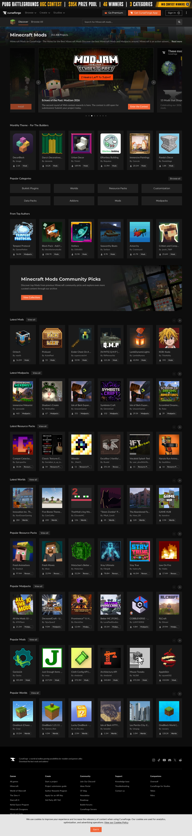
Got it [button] (96, 829)
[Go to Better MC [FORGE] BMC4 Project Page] (111, 611)
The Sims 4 (15, 796)
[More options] (186, 13)
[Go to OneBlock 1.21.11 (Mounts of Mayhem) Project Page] (52, 718)
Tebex (152, 791)
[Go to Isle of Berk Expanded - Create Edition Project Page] (81, 398)
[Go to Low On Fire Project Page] (169, 558)
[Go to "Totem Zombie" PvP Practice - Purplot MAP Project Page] (111, 504)
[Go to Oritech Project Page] (23, 344)
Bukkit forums (86, 805)
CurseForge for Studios (160, 786)
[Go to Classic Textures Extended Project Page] (52, 451)
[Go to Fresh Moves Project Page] (52, 558)
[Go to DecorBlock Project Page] (23, 150)
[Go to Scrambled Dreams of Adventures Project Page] (169, 398)
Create (43, 12)
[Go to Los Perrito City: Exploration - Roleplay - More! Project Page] (140, 718)
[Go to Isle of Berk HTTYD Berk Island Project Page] (111, 718)
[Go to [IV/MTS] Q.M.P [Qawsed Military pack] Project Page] (111, 344)
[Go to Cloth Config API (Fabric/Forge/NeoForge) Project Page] (81, 664)
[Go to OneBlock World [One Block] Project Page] (169, 718)
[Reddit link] (180, 760)
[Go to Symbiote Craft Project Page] (111, 398)
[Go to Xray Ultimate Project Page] (111, 558)
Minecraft (14, 786)
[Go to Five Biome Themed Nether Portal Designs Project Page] (52, 504)
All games (14, 782)
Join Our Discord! (87, 782)
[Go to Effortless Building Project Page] (111, 150)
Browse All (37, 21)
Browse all (175, 178)
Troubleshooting (122, 786)
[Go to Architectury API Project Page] (111, 664)
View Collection (132, 107)
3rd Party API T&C (53, 800)
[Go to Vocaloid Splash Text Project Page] (140, 451)
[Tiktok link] (159, 760)
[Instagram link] (153, 760)
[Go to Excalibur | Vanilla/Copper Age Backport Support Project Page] (111, 451)
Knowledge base (122, 782)
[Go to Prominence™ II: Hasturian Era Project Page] (81, 611)
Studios (57, 12)
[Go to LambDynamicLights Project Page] (140, 344)
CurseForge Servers (88, 809)
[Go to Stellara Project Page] (81, 238)
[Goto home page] (12, 13)
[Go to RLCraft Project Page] (169, 611)
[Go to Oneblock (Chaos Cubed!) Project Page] (23, 718)
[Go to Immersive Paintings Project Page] (140, 150)
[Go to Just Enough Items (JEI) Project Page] (52, 664)
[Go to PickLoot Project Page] (52, 344)
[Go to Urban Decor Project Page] (81, 150)
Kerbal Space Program (19, 805)
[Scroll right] (180, 320)
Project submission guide (55, 786)
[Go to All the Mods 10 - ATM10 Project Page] (23, 611)
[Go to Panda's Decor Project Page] (169, 150)
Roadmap (84, 800)
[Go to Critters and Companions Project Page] (169, 238)
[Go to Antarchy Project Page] (140, 238)
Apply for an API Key (54, 796)
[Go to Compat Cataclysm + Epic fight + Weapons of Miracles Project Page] (23, 451)
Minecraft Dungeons (19, 809)
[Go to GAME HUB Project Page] (169, 504)
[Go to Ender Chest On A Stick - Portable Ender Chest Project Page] (81, 344)
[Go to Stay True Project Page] (140, 558)
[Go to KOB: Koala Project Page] (169, 344)
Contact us (120, 791)
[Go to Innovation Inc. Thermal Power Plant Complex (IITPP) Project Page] (23, 504)
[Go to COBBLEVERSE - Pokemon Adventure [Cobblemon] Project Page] (140, 611)
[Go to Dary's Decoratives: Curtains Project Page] (52, 150)
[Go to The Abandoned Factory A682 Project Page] (140, 504)
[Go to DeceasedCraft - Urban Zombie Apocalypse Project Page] (52, 611)
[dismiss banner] (187, 4)
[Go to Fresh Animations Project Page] (23, 558)
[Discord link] (169, 760)
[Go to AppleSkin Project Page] (169, 664)
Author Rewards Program (56, 791)
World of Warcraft (18, 791)
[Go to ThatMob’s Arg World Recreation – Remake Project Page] (81, 504)
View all (31, 319)
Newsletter (85, 796)
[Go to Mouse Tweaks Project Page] (140, 664)
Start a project (51, 782)
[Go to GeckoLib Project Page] (23, 664)
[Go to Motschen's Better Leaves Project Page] (81, 558)
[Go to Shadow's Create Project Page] (52, 398)
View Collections (31, 297)
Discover (23, 21)
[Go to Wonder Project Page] (81, 451)
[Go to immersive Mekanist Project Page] (23, 398)
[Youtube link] (164, 760)
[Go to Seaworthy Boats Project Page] (111, 238)
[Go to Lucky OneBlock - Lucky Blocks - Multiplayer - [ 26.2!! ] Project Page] (81, 718)
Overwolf (154, 782)
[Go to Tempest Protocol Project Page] (23, 238)
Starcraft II (14, 800)
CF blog (83, 791)
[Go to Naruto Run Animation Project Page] (169, 451)
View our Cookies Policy (116, 822)
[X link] (175, 760)
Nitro (152, 796)
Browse (29, 12)
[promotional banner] (96, 4)
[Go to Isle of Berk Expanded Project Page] (140, 398)
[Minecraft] (13, 22)
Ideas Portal (85, 786)
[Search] (179, 22)
